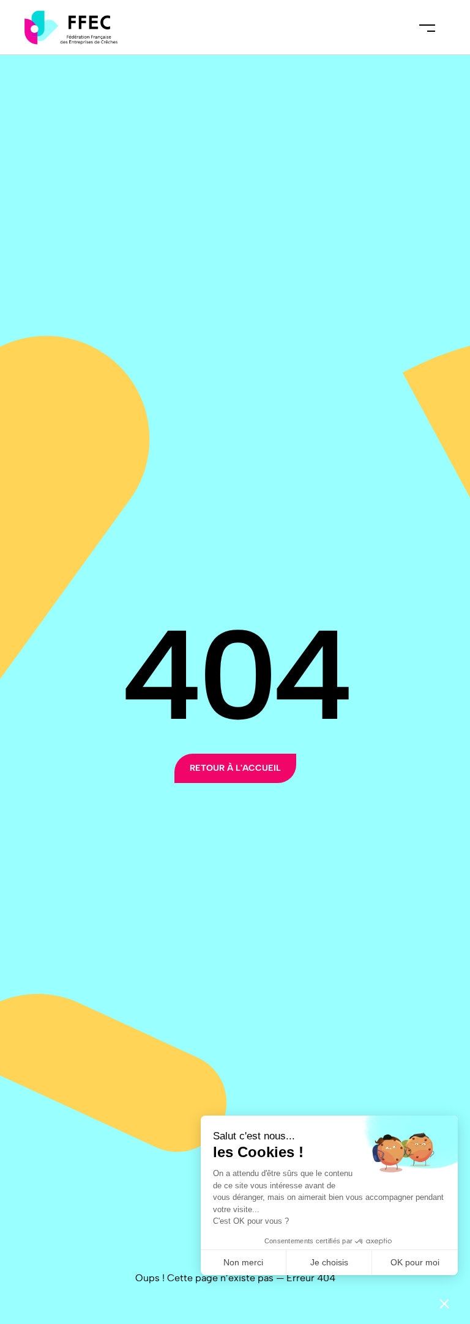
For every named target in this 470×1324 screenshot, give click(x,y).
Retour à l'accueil (235, 768)
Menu (427, 27)
